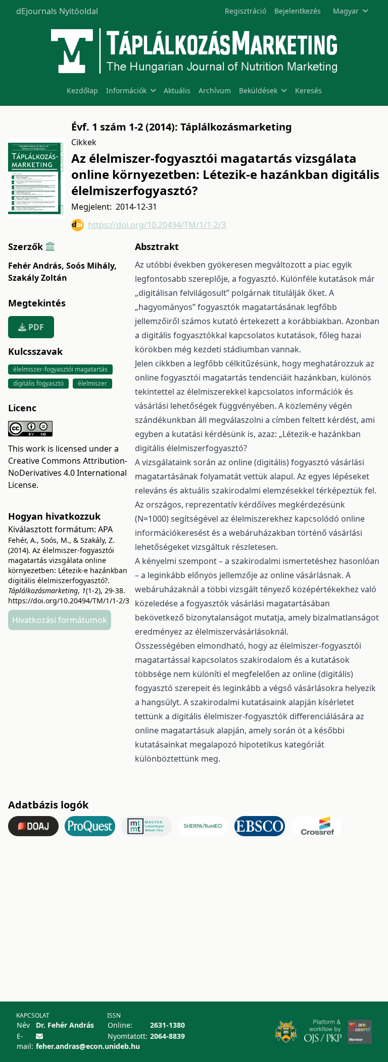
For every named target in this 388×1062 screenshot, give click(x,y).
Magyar (346, 11)
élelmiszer (92, 383)
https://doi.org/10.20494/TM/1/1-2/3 (157, 224)
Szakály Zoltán (37, 277)
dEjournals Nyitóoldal (57, 11)
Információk (126, 90)
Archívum (215, 90)
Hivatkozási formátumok (59, 620)
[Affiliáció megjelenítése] (50, 246)
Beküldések (258, 90)
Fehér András (36, 265)
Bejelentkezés (297, 11)
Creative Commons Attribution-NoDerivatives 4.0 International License (67, 472)
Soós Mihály (91, 265)
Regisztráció (245, 11)
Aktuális (177, 90)
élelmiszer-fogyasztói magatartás (60, 369)
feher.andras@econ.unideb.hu (88, 1046)
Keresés (308, 90)
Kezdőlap (82, 90)
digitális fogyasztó (38, 383)
